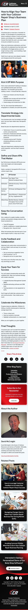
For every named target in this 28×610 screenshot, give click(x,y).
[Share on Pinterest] (22, 359)
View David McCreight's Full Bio (9, 456)
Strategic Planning (14, 29)
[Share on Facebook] (11, 359)
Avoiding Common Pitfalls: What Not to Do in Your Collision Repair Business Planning (14, 545)
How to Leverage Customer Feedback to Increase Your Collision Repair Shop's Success (14, 485)
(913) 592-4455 (11, 585)
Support (19, 585)
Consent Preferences (14, 598)
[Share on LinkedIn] (16, 359)
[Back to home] (10, 3)
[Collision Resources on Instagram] (20, 578)
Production (14, 372)
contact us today (14, 348)
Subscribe (14, 400)
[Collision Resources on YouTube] (11, 578)
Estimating (14, 370)
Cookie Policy (14, 600)
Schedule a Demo (15, 568)
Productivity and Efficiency (14, 374)
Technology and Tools (14, 379)
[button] (24, 3)
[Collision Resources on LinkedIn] (7, 578)
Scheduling (14, 376)
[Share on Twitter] (5, 359)
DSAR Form (22, 600)
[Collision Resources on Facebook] (16, 578)
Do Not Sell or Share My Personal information (14, 601)
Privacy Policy (6, 600)
